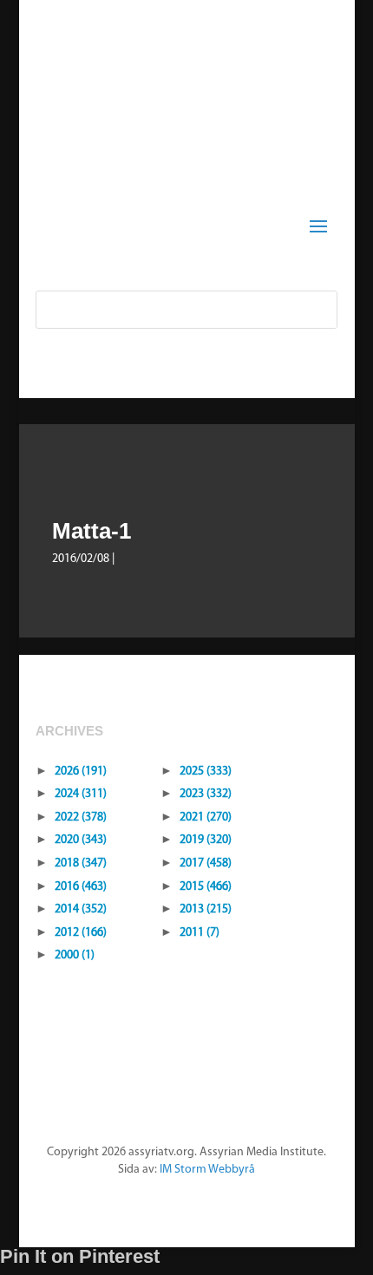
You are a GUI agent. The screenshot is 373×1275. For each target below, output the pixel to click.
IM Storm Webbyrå (207, 1169)
